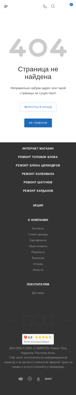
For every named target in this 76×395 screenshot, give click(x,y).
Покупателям (38, 284)
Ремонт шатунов (38, 182)
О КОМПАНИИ (38, 220)
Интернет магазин (38, 148)
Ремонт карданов (38, 190)
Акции (38, 205)
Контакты (38, 228)
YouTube (48, 320)
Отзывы (38, 264)
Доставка (38, 292)
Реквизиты (38, 252)
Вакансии (38, 258)
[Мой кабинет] (61, 6)
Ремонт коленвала (38, 174)
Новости (38, 269)
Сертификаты (38, 240)
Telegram (38, 320)
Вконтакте (27, 320)
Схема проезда (38, 234)
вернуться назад (38, 107)
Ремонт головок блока (38, 157)
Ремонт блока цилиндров (38, 165)
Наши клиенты (38, 246)
